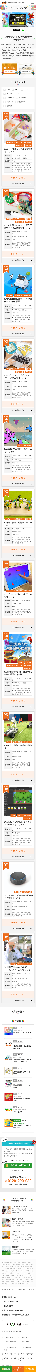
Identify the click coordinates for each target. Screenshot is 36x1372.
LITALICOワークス (10, 1354)
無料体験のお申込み (18, 1165)
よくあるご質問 (7, 1306)
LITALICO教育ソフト (26, 1342)
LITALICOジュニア (26, 1337)
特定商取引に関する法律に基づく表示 (15, 1315)
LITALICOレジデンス (26, 1359)
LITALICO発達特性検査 (10, 1349)
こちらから (21, 1153)
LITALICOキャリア (10, 1358)
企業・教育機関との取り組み (12, 1310)
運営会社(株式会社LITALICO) (14, 1331)
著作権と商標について (10, 1297)
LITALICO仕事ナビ (26, 1354)
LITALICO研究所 (25, 1348)
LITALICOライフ (9, 1337)
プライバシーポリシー (10, 1301)
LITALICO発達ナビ (10, 1341)
